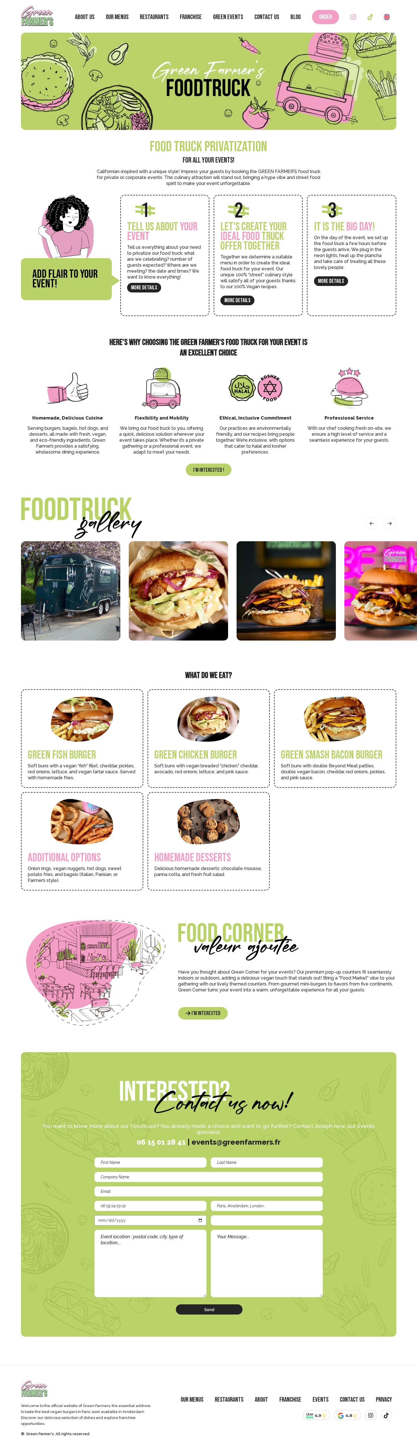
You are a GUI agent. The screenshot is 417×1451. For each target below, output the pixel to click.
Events (320, 1400)
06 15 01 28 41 (161, 1142)
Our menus (117, 17)
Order (325, 17)
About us (84, 17)
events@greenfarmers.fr (236, 1142)
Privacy (384, 1400)
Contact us (266, 17)
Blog (295, 17)
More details (144, 287)
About (261, 1400)
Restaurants (154, 17)
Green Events (228, 17)
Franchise (191, 17)
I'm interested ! (208, 470)
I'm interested (205, 1013)
